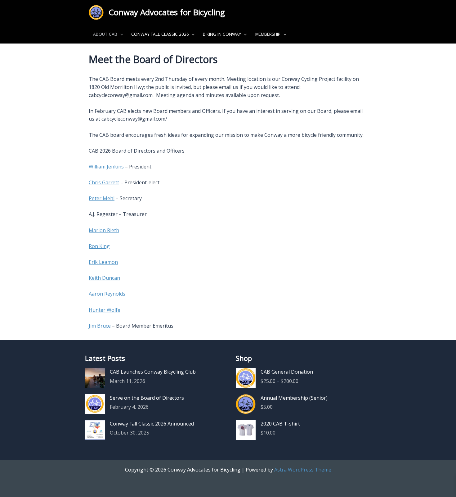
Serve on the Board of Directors (147, 397)
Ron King (99, 246)
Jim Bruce (100, 325)
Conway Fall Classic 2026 (160, 34)
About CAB (105, 34)
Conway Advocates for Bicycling (167, 12)
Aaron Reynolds (107, 293)
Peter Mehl (101, 198)
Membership (267, 34)
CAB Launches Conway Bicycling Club (153, 371)
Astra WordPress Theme (302, 469)
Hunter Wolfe (104, 309)
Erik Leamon (103, 262)
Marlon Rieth (104, 230)
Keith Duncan (104, 277)
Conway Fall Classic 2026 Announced (152, 423)
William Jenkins (106, 166)
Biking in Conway (222, 34)
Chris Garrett (104, 182)
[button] (120, 34)
